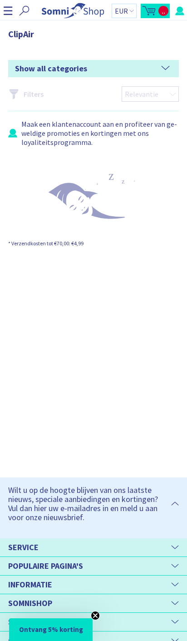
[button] (8, 11)
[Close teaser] (95, 615)
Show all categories (51, 68)
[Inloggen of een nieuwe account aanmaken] (179, 11)
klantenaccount (76, 124)
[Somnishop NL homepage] (73, 11)
